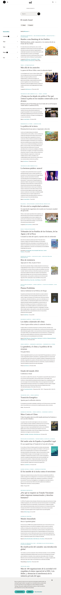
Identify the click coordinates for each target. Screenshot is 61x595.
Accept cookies (20, 591)
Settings (30, 591)
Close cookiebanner (52, 580)
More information (38, 591)
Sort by (22, 31)
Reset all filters (6, 31)
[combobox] (30, 14)
